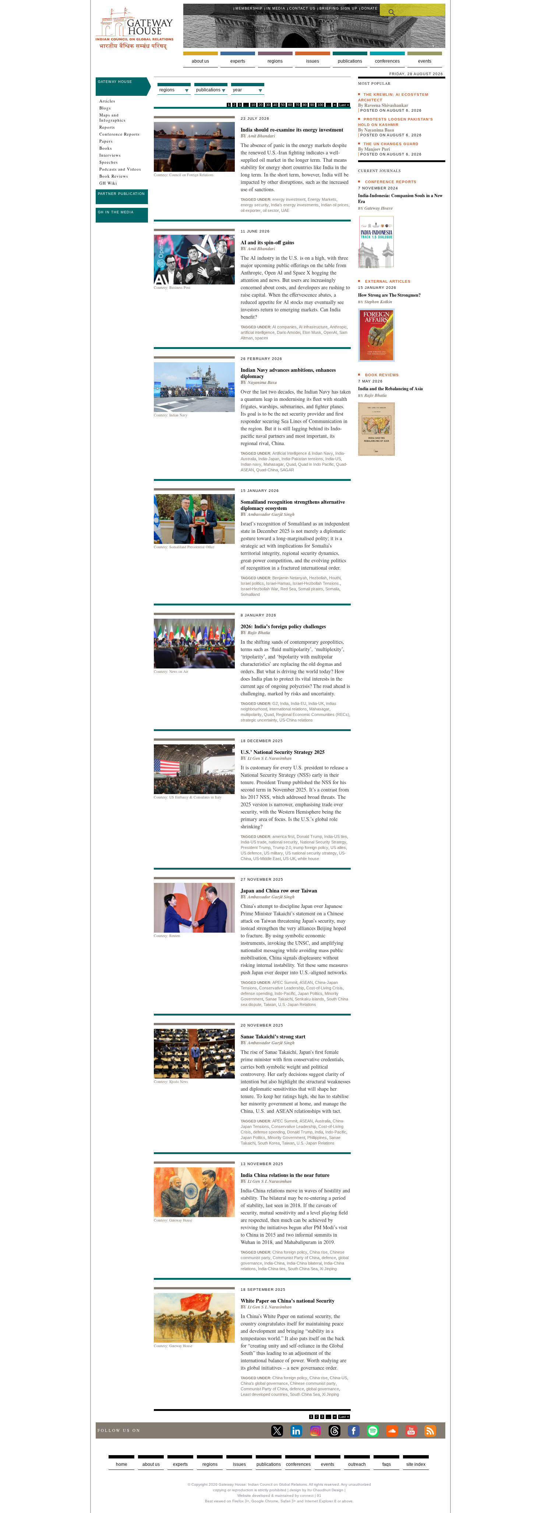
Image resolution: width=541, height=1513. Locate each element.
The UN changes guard (391, 144)
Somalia (332, 589)
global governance (322, 1389)
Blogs (105, 108)
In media (275, 8)
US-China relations (296, 720)
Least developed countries (264, 1394)
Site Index (415, 1464)
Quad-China (267, 470)
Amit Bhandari (261, 136)
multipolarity (251, 714)
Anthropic (338, 327)
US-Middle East (267, 858)
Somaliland (250, 594)
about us (151, 1464)
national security (283, 842)
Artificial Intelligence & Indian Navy (302, 453)
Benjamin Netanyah (289, 578)
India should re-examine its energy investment (292, 129)
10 (253, 105)
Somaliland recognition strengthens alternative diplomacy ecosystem (293, 505)
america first (283, 836)
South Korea (269, 1143)
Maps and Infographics (112, 117)
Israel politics (252, 583)
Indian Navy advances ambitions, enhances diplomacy (288, 373)
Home (121, 1464)
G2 (275, 703)
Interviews (110, 155)
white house (308, 858)
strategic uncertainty (259, 720)
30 (268, 105)
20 (260, 105)
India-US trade (253, 842)
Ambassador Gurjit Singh (271, 514)
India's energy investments (295, 205)
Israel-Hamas (278, 583)
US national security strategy (311, 853)
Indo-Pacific (285, 993)
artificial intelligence (258, 332)
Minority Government (286, 1137)
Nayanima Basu (262, 382)
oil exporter (251, 210)
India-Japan (268, 459)
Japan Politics (310, 993)
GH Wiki (108, 183)
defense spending (256, 993)
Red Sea (288, 589)
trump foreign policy (310, 847)
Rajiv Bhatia (259, 632)
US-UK (289, 858)
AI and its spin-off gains (267, 242)
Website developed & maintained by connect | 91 (279, 1495)
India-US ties (335, 836)
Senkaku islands (309, 999)
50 (282, 105)
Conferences (387, 61)
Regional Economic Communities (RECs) (312, 714)
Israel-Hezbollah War (259, 589)
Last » (344, 105)
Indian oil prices (335, 205)
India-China (274, 1263)
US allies (338, 847)
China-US (338, 1378)
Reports (107, 127)
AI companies (284, 327)
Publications (350, 61)
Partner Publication (121, 194)
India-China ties (272, 1268)
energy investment (288, 199)
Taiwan (270, 1004)
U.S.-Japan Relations (297, 1004)
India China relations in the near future (285, 1175)
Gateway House (115, 82)
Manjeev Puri (377, 149)
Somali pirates (310, 589)
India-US (333, 459)
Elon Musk (312, 332)
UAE (285, 210)
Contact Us (302, 8)
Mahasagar (274, 464)
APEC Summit (284, 982)
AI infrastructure (313, 327)
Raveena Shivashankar (386, 105)
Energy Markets (322, 199)
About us (200, 61)
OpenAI (330, 332)
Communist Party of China (296, 1257)
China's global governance (264, 1383)
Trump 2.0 (282, 847)
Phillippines (317, 1137)
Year (237, 89)
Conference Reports (119, 134)
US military (273, 853)
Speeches (108, 162)
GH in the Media (116, 212)
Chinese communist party (313, 1383)
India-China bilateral (304, 1263)
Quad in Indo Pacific (316, 464)
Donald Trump (309, 836)
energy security (255, 205)
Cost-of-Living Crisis (324, 988)
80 (305, 105)
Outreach (357, 1464)
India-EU (298, 703)
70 (297, 105)
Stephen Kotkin (378, 301)
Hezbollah (318, 578)
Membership (249, 8)
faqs (386, 1464)
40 (275, 105)
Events (424, 61)
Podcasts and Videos (120, 169)
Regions (275, 61)
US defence (251, 853)
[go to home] (134, 47)
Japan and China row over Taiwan (279, 890)
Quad (291, 464)
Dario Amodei (288, 332)
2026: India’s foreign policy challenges (283, 626)
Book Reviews (113, 176)
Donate (369, 8)
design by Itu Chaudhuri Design (316, 1490)
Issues (312, 61)
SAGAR (287, 470)
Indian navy (251, 464)
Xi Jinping (328, 1268)
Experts (237, 61)
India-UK (316, 703)
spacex (261, 338)
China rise (319, 1252)
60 (290, 105)
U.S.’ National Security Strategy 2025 (283, 752)
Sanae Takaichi (279, 999)
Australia (322, 1121)
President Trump (255, 847)
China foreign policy (289, 1252)
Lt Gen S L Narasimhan (270, 758)
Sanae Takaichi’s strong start (273, 1036)
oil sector (271, 210)
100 (320, 105)
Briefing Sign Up (338, 8)
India (284, 703)
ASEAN (306, 982)
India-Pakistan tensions (302, 459)
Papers (106, 141)
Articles (107, 101)
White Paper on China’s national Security (288, 1300)
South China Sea (303, 1268)
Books (105, 148)
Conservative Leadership (281, 988)
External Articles (388, 281)
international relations (288, 709)
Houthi (334, 578)
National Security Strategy (323, 842)
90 (312, 105)
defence (329, 1257)
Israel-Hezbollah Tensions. (316, 583)
